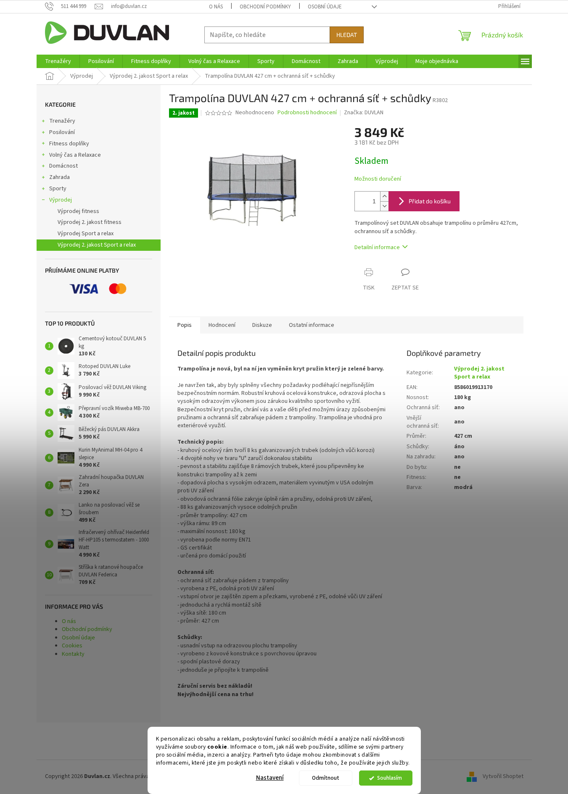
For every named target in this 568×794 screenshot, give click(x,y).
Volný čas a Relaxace (75, 155)
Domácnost (63, 166)
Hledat (346, 34)
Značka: (363, 112)
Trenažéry (62, 121)
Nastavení (270, 777)
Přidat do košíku (430, 201)
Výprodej (60, 200)
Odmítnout (325, 778)
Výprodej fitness (78, 211)
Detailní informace (377, 247)
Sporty (57, 188)
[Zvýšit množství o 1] (384, 196)
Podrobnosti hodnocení (307, 113)
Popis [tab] (184, 325)
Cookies (72, 646)
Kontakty (73, 654)
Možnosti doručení (377, 179)
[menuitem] (58, 61)
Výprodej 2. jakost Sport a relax (97, 245)
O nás (216, 7)
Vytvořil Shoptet (503, 776)
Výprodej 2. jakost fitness (90, 222)
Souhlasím (389, 778)
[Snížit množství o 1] (384, 206)
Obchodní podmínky (265, 7)
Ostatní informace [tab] (311, 325)
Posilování (62, 132)
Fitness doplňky (69, 143)
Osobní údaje (325, 7)
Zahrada (59, 177)
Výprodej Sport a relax (86, 233)
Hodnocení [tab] (222, 325)
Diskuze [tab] (262, 325)
